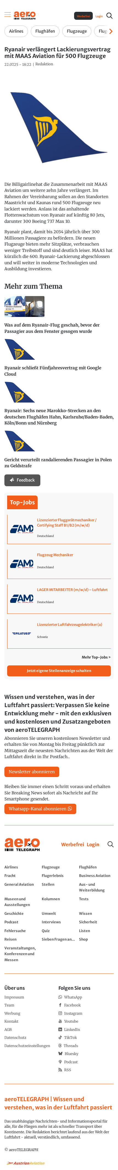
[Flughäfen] (96, 867)
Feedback (26, 480)
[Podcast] (21, 922)
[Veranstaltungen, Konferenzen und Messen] (21, 954)
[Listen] (96, 931)
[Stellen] (59, 887)
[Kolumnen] (59, 902)
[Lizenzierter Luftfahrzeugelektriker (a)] (59, 633)
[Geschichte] (21, 913)
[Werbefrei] (72, 844)
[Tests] (96, 902)
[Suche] (111, 844)
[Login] (93, 844)
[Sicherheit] (96, 922)
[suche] (109, 16)
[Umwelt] (59, 913)
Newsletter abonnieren (32, 771)
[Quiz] (59, 931)
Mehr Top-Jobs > (96, 657)
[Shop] (96, 939)
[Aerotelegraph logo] (25, 15)
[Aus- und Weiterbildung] (96, 887)
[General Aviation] (21, 887)
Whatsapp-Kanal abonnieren (37, 808)
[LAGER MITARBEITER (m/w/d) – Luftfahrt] (59, 599)
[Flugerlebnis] (59, 876)
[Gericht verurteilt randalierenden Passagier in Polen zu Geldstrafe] (59, 452)
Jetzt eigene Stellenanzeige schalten (59, 670)
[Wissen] (96, 913)
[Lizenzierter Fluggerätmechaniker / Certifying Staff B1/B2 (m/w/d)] (59, 529)
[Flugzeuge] (59, 867)
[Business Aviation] (96, 876)
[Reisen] (21, 939)
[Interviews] (59, 922)
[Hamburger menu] (7, 15)
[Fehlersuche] (21, 931)
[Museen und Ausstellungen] (21, 902)
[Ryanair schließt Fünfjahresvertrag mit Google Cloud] (59, 360)
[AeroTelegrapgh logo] (22, 844)
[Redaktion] (44, 64)
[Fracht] (21, 876)
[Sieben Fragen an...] (59, 939)
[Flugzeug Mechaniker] (59, 564)
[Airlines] (21, 867)
